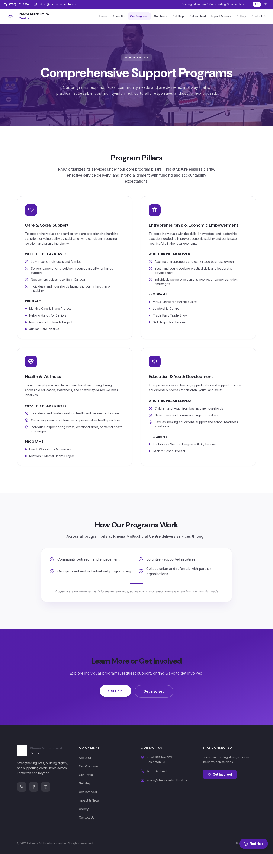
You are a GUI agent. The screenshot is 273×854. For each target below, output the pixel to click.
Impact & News (221, 16)
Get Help (178, 16)
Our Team (160, 16)
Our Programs (139, 16)
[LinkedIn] (21, 787)
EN (257, 4)
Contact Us (258, 16)
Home (103, 16)
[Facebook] (33, 787)
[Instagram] (45, 787)
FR (265, 4)
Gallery (241, 16)
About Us (119, 16)
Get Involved (197, 16)
